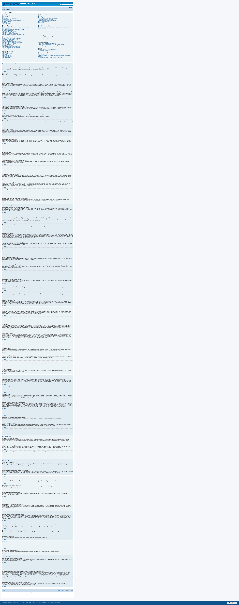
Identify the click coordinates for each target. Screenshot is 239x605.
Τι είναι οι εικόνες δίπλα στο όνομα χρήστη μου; (9, 31)
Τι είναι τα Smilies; (5, 54)
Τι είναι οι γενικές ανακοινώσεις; (7, 56)
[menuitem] (13, 7)
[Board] (11, 4)
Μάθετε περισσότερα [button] (55, 602)
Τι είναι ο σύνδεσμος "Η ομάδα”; (43, 22)
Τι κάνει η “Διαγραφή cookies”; (7, 23)
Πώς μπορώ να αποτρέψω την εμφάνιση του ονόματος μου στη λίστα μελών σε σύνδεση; (15, 27)
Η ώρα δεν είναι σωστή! (6, 28)
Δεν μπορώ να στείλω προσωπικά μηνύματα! (45, 25)
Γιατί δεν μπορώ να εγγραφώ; (6, 17)
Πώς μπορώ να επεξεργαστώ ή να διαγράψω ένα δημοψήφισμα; (12, 42)
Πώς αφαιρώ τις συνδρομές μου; (43, 46)
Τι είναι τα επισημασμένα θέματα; (7, 58)
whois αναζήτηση (24, 573)
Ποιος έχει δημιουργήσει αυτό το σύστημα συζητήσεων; (46, 53)
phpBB (35, 592)
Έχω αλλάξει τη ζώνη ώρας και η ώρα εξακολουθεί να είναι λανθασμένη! (13, 29)
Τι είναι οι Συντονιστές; (41, 16)
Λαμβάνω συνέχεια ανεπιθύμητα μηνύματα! (44, 26)
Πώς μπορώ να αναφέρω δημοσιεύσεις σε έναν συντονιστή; (11, 46)
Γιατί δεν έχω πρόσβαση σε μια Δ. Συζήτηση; (9, 43)
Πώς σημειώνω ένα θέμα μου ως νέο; (8, 49)
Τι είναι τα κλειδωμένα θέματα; (6, 59)
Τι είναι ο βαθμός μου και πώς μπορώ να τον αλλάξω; (10, 33)
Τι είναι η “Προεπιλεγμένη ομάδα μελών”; (44, 21)
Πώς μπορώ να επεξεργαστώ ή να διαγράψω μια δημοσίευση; (11, 38)
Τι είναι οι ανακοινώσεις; (6, 57)
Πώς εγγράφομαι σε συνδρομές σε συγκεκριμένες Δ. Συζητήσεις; (48, 45)
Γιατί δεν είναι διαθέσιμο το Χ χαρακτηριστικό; (45, 54)
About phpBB (19, 560)
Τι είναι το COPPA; (5, 16)
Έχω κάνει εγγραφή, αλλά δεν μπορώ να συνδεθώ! (10, 18)
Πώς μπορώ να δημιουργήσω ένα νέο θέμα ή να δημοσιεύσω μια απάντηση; (13, 37)
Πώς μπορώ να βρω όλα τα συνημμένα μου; (45, 50)
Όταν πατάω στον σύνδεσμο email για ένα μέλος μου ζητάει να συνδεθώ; (13, 34)
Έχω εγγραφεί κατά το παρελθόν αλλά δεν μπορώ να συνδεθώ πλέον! (13, 20)
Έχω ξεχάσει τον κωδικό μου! (6, 21)
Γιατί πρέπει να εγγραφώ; (6, 15)
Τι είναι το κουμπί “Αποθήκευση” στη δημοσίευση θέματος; (11, 47)
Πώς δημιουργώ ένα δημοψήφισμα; (7, 40)
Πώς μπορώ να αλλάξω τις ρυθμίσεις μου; (8, 26)
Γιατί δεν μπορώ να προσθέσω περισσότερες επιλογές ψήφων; (11, 41)
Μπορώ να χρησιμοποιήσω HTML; (7, 53)
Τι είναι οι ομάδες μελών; (42, 17)
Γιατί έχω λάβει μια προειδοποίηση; (7, 45)
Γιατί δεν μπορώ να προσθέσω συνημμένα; (8, 44)
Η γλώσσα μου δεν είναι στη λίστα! (7, 30)
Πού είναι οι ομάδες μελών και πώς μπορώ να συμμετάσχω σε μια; (48, 18)
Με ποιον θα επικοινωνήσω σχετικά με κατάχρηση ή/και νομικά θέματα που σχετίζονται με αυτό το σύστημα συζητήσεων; (54, 56)
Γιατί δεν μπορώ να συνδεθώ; (6, 19)
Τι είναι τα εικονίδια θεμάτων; (6, 60)
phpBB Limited (44, 559)
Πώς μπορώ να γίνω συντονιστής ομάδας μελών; (45, 19)
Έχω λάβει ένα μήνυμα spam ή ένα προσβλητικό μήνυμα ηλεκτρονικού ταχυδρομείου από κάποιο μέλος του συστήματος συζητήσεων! (54, 28)
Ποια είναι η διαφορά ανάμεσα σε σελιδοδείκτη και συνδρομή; (47, 43)
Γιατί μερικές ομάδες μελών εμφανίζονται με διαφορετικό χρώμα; (47, 20)
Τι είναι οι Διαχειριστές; (41, 15)
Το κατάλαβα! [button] (232, 602)
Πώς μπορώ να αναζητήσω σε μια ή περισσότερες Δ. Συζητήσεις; (48, 36)
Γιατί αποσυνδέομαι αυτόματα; (6, 22)
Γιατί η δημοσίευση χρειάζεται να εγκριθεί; (8, 48)
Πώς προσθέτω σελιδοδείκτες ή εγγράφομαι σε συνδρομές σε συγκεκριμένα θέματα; (51, 44)
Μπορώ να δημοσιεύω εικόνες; (7, 55)
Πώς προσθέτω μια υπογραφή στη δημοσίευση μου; (10, 39)
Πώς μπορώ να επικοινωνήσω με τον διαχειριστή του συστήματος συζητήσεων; (50, 57)
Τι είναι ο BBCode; (5, 52)
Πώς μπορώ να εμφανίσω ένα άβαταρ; (8, 32)
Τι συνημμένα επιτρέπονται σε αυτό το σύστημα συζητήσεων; (47, 49)
